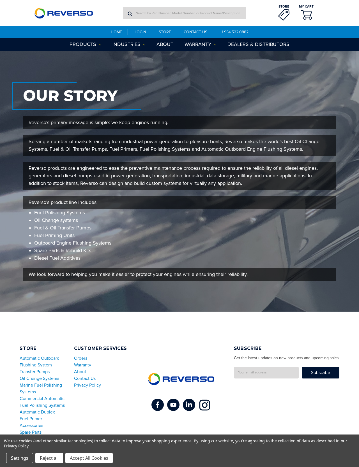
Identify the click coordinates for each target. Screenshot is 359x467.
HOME (116, 32)
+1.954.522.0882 (234, 32)
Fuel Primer (31, 419)
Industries (127, 44)
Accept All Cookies (89, 458)
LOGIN (140, 32)
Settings (19, 458)
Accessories (31, 425)
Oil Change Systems (39, 378)
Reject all (49, 458)
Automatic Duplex (37, 412)
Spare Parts (31, 432)
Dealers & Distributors (258, 44)
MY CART (306, 6)
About (165, 44)
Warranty (199, 44)
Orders (80, 358)
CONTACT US (195, 32)
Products (84, 44)
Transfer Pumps (35, 372)
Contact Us (85, 378)
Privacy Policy (87, 385)
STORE (284, 6)
